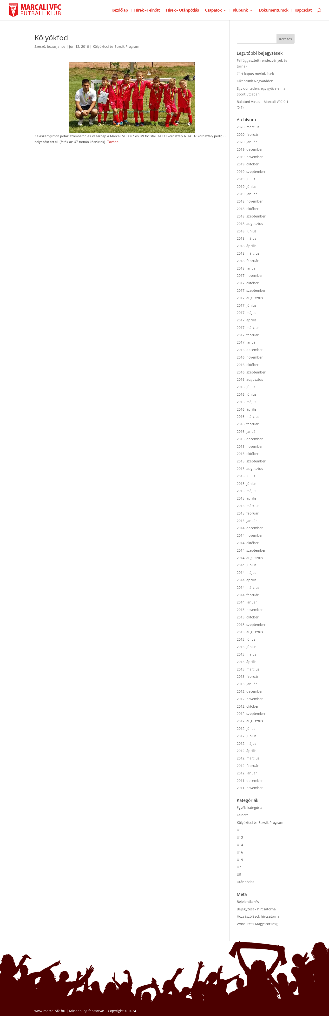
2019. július (246, 179)
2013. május (246, 654)
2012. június (247, 736)
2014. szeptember (251, 550)
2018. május (246, 238)
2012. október (248, 706)
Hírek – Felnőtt (147, 10)
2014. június (247, 565)
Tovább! (113, 142)
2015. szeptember (251, 461)
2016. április (247, 409)
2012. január (247, 773)
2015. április (247, 498)
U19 (240, 859)
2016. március (248, 416)
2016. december (250, 349)
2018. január (247, 268)
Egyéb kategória (249, 807)
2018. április (247, 246)
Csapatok (213, 10)
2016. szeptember (251, 372)
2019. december (250, 149)
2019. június (247, 186)
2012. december (250, 691)
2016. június (247, 394)
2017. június (247, 305)
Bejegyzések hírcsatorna (256, 909)
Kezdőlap (120, 10)
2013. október (248, 617)
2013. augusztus (250, 632)
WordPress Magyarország (257, 923)
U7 (239, 867)
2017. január (247, 342)
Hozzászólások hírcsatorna (258, 916)
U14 (240, 844)
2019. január (247, 194)
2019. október (248, 164)
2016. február (248, 424)
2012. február (248, 765)
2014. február (248, 595)
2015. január (247, 520)
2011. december (250, 780)
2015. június (247, 483)
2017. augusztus (250, 298)
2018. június (247, 231)
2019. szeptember (251, 171)
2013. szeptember (251, 624)
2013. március (248, 669)
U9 (239, 874)
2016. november (250, 357)
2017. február (248, 335)
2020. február (248, 134)
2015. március (248, 505)
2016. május (246, 402)
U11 (240, 829)
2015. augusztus (250, 468)
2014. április (247, 580)
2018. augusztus (250, 223)
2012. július (246, 728)
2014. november (250, 535)
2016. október (248, 364)
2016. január (247, 431)
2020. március (248, 127)
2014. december (250, 528)
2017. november (250, 275)
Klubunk (240, 10)
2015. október (248, 453)
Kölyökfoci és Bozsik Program (116, 46)
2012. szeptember (251, 713)
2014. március (248, 587)
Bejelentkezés (248, 901)
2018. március (248, 253)
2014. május (246, 572)
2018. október (248, 208)
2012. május (246, 743)
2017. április (247, 320)
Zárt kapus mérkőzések (255, 73)
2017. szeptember (251, 290)
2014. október (248, 543)
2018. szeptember (251, 216)
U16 (240, 852)
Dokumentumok (273, 10)
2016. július (246, 387)
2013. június (247, 646)
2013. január (247, 684)
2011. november (250, 788)
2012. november (250, 699)
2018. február (248, 260)
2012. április (247, 750)
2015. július (246, 476)
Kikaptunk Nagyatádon (255, 81)
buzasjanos (56, 46)
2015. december (250, 439)
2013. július (246, 639)
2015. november (250, 446)
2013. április (247, 661)
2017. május (246, 312)
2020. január (247, 142)
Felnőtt (242, 815)
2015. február (248, 513)
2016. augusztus (250, 379)
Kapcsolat (303, 10)
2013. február (248, 676)
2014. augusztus (250, 557)
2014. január (247, 602)
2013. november (250, 609)
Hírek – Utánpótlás (182, 10)
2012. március (248, 758)
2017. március (248, 327)
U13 (240, 837)
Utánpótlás (245, 882)
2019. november (250, 157)
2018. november (250, 201)
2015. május (246, 490)
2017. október (248, 283)
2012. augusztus (250, 721)
